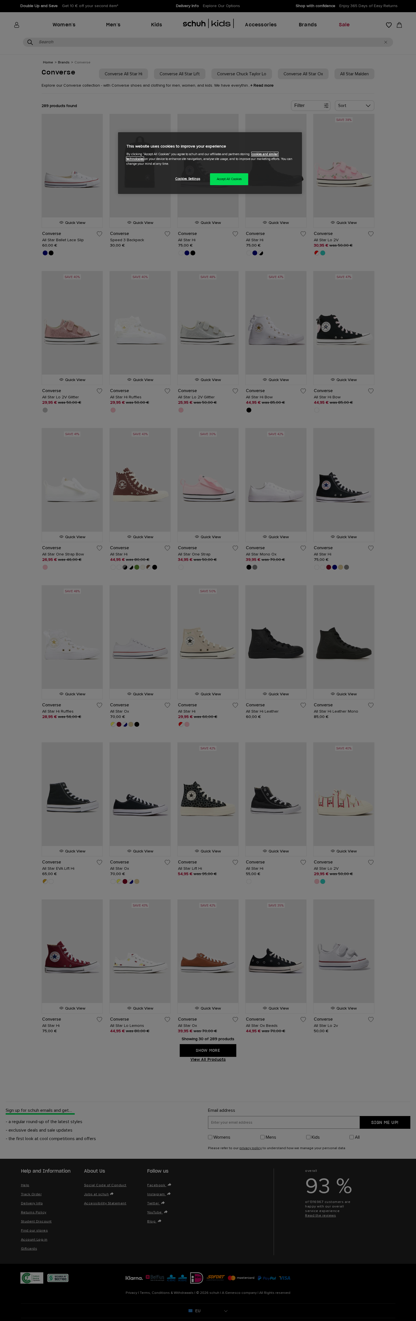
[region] (210, 163)
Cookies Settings (187, 179)
